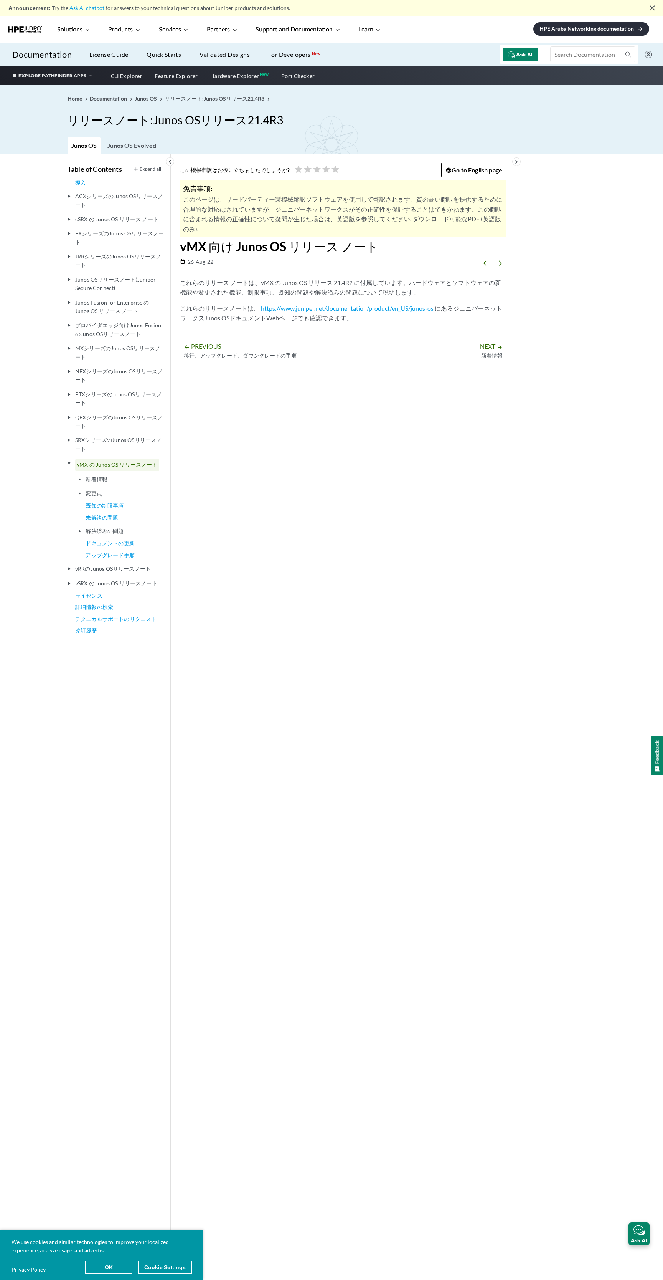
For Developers (294, 54)
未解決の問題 (102, 517)
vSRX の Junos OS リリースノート (116, 583)
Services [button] (170, 29)
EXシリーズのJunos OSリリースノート (119, 237)
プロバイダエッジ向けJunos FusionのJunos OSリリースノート (118, 329)
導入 (80, 182)
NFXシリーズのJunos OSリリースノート (119, 375)
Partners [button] (218, 29)
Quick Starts (164, 54)
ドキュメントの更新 (110, 543)
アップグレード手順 (110, 555)
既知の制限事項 (105, 505)
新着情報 (96, 479)
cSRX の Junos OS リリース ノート (116, 219)
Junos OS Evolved (131, 145)
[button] (639, 1233)
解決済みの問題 (105, 531)
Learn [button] (366, 29)
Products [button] (120, 29)
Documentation (42, 54)
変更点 (94, 493)
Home (75, 98)
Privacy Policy (29, 1269)
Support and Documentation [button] (294, 29)
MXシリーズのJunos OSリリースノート (117, 352)
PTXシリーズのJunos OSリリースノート (118, 398)
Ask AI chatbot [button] (86, 8)
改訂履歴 (86, 630)
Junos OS (84, 145)
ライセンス (88, 595)
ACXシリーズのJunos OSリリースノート (119, 200)
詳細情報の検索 (94, 607)
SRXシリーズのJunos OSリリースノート (118, 444)
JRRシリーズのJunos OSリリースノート (118, 260)
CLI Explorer (127, 76)
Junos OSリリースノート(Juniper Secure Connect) (115, 283)
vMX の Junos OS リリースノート (117, 464)
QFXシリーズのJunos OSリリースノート (119, 421)
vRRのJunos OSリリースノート (113, 568)
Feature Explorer (176, 76)
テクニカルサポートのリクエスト (116, 619)
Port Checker (298, 76)
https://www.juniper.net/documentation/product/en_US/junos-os (347, 308)
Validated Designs (225, 54)
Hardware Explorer (234, 76)
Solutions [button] (69, 29)
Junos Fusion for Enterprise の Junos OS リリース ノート (112, 306)
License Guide (108, 54)
